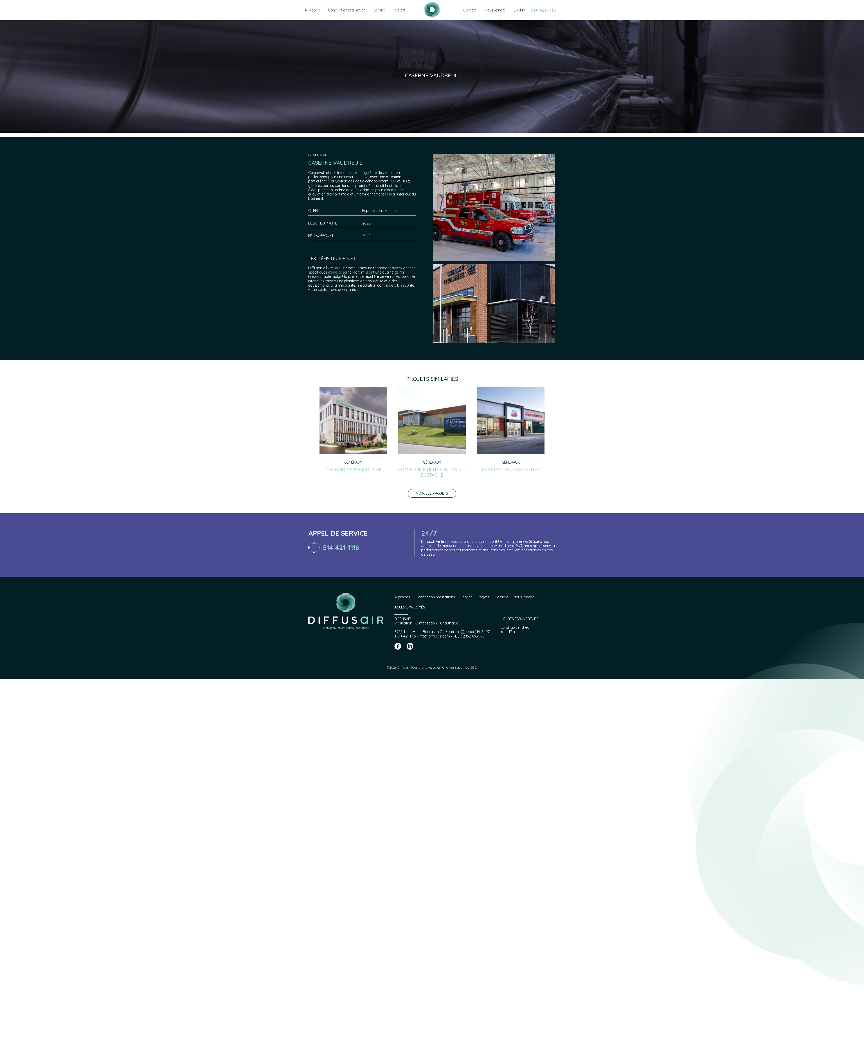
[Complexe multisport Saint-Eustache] (432, 453)
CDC (473, 667)
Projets (483, 597)
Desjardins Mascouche (353, 469)
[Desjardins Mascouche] (353, 453)
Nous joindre (523, 597)
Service (466, 597)
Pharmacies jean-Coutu (511, 469)
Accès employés (409, 607)
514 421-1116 (543, 10)
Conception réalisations (435, 597)
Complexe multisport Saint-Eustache (432, 472)
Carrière (501, 597)
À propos (402, 597)
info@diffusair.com (434, 636)
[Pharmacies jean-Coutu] (510, 453)
